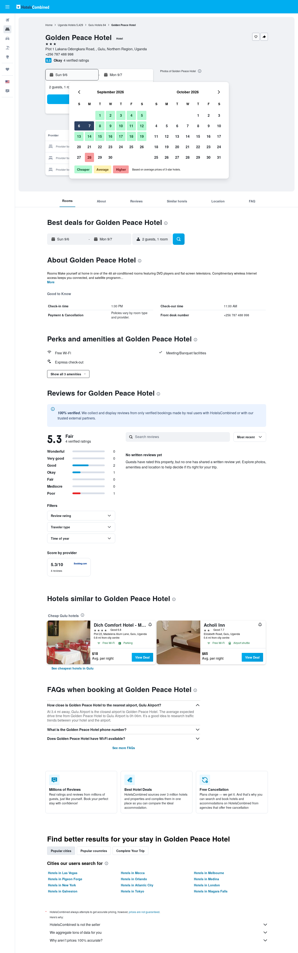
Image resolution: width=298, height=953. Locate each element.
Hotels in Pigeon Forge (65, 879)
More (51, 282)
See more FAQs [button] (123, 748)
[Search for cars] (7, 38)
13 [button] (79, 136)
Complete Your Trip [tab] (130, 851)
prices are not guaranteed (144, 912)
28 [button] (89, 157)
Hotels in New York (62, 885)
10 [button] (121, 125)
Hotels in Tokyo (132, 891)
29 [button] (100, 157)
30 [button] (110, 157)
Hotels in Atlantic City (137, 885)
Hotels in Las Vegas (62, 873)
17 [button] (121, 136)
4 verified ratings (76, 60)
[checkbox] (69, 567)
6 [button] (79, 125)
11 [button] (131, 125)
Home (49, 25)
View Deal (142, 657)
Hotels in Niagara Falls (211, 891)
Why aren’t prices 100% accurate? (76, 940)
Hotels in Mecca (133, 873)
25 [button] (131, 146)
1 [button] (100, 115)
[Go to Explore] (7, 56)
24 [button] (121, 146)
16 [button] (110, 136)
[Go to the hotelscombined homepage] (33, 7)
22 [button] (100, 146)
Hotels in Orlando (134, 879)
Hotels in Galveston (62, 891)
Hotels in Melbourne (209, 873)
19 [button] (142, 136)
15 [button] (100, 136)
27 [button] (79, 157)
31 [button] (219, 157)
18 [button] (131, 136)
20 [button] (79, 146)
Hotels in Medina (206, 879)
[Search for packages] (7, 47)
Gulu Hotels (95, 25)
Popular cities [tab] (61, 851)
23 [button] (110, 146)
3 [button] (121, 115)
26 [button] (142, 146)
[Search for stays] (7, 29)
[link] (72, 668)
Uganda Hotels (67, 25)
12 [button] (142, 125)
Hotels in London (207, 885)
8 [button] (100, 125)
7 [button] (90, 125)
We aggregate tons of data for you (76, 932)
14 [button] (89, 136)
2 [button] (110, 115)
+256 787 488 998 (59, 54)
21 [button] (89, 146)
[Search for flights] (7, 20)
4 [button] (131, 115)
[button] (7, 7)
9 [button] (110, 125)
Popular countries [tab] (93, 851)
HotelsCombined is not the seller (75, 924)
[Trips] (7, 69)
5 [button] (142, 115)
